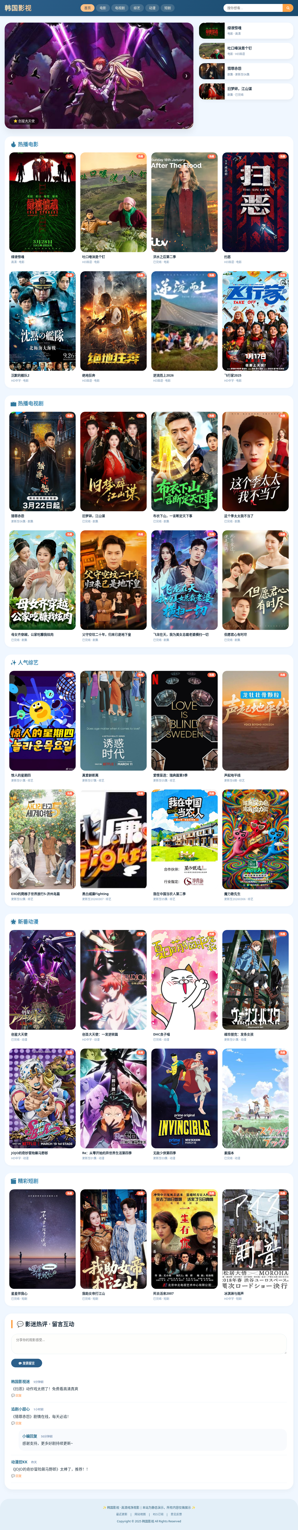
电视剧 (120, 8)
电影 (103, 8)
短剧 (167, 8)
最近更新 (121, 1514)
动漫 (152, 8)
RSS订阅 (158, 1514)
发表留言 (28, 1363)
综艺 (137, 8)
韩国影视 (18, 7)
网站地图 (140, 1514)
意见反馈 (176, 1514)
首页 (87, 8)
